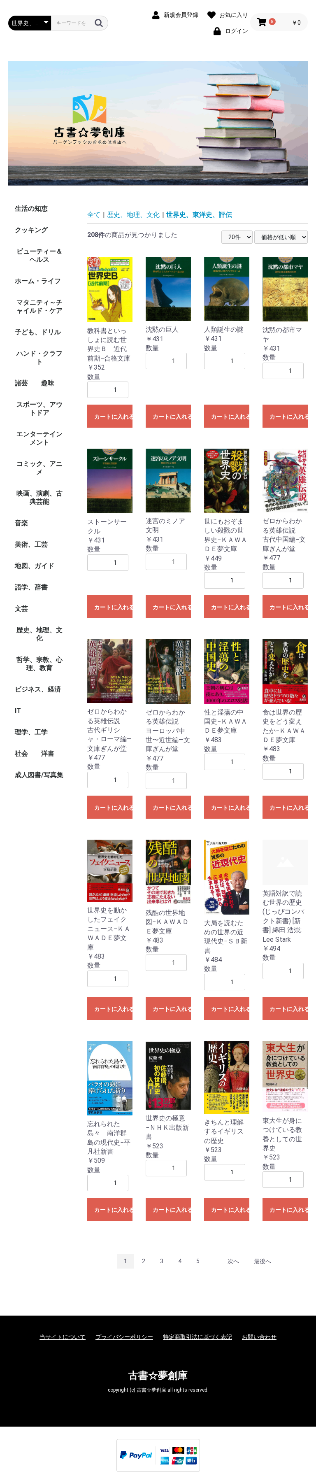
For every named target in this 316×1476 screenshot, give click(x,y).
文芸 (21, 608)
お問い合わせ (259, 1337)
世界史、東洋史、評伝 (199, 215)
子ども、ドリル (38, 332)
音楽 (21, 523)
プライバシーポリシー (124, 1337)
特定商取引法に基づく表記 (197, 1337)
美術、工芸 (31, 544)
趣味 (47, 383)
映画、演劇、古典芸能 (39, 497)
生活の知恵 (31, 208)
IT (18, 711)
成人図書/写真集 (39, 775)
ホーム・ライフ (38, 281)
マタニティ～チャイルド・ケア (39, 306)
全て (93, 215)
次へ (233, 1261)
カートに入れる (113, 416)
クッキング (31, 230)
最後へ (262, 1261)
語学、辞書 (31, 587)
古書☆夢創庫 (158, 1375)
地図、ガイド (34, 566)
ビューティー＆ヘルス (39, 255)
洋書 (47, 753)
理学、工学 (31, 732)
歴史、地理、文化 (39, 634)
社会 (21, 753)
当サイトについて (63, 1337)
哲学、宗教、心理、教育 (39, 664)
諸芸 (21, 383)
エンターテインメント (39, 438)
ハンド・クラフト (39, 357)
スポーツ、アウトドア (39, 408)
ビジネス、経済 (38, 689)
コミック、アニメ (39, 468)
